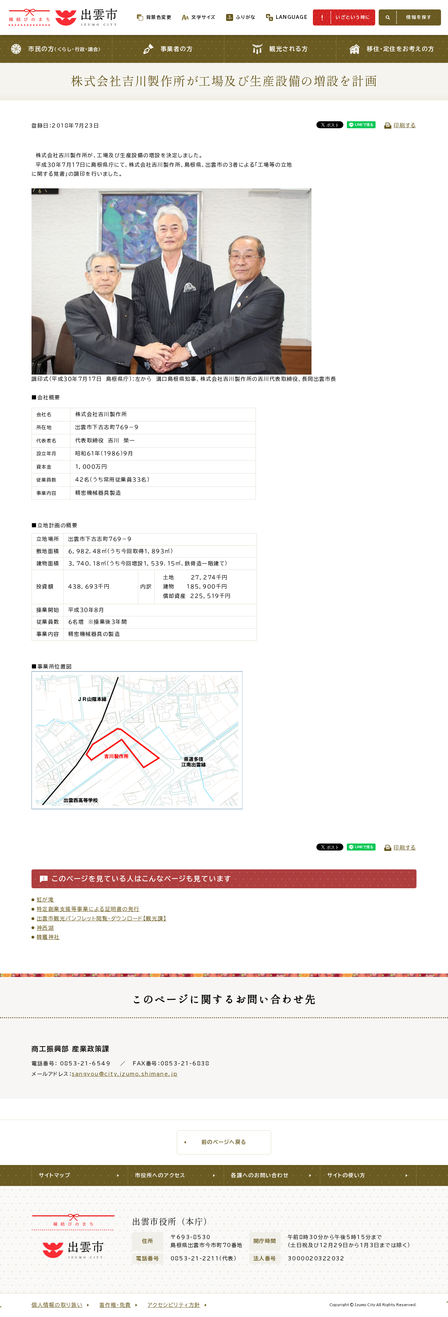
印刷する (405, 125)
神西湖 (45, 928)
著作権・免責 (115, 1305)
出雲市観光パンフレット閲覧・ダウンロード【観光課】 (102, 918)
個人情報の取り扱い (57, 1305)
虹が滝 (45, 899)
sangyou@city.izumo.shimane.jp (125, 1074)
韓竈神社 (48, 937)
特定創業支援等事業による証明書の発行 (88, 909)
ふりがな (246, 17)
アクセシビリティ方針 (174, 1305)
